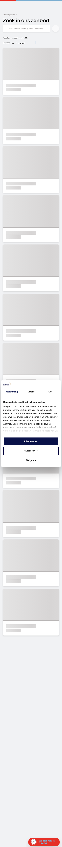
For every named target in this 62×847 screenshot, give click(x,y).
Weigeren (31, 460)
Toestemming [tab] (11, 391)
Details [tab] (31, 391)
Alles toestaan (31, 441)
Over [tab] (50, 391)
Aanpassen (29, 451)
